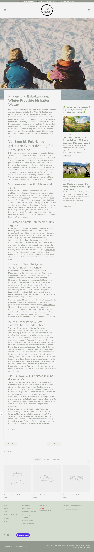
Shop (5, 512)
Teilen (13, 429)
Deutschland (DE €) (21, 546)
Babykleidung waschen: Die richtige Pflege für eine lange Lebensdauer (76, 187)
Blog (5, 521)
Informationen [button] (26, 505)
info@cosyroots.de (45, 511)
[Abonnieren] (88, 508)
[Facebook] (4, 535)
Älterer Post (10, 444)
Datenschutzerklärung (79, 547)
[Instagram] (11, 535)
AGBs (88, 547)
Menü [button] (5, 505)
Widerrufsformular (84, 545)
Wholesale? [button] (43, 505)
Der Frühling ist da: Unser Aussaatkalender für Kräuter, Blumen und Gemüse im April (76, 140)
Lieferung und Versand (29, 512)
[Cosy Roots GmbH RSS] (89, 107)
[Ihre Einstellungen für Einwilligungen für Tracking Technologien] (1, 414)
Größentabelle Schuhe (11, 515)
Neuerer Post (54, 444)
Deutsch (7, 546)
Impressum (65, 545)
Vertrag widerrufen (28, 523)
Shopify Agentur (80, 548)
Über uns (6, 518)
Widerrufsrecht (73, 545)
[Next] (88, 461)
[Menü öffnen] (6, 10)
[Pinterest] (8, 535)
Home (6, 508)
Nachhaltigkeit (26, 508)
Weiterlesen (67, 155)
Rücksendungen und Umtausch (28, 516)
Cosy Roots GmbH (51, 545)
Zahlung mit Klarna (27, 520)
